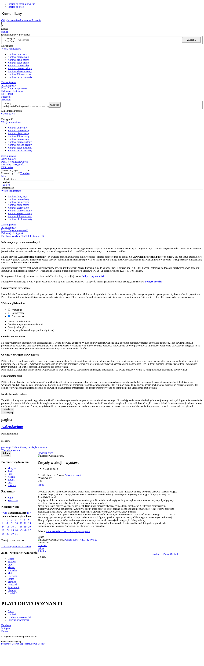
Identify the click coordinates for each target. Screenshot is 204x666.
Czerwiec (12, 576)
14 (3, 526)
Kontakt (12, 614)
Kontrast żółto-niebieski (20, 74)
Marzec (11, 567)
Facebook (6, 96)
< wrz (4, 512)
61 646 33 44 (8, 113)
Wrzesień (12, 584)
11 (21, 523)
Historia (12, 485)
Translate (24, 173)
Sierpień (12, 581)
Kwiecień (12, 570)
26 (25, 530)
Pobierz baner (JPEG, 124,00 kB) (81, 539)
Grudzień (12, 593)
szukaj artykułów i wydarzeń (16, 106)
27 (29, 530)
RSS (43, 236)
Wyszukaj (191, 40)
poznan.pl (6, 447)
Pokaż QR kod (170, 554)
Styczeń (12, 561)
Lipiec (11, 578)
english (4, 31)
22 (8, 530)
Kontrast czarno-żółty (18, 65)
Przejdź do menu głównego (21, 4)
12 (25, 523)
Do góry (42, 556)
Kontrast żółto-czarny (18, 62)
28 (3, 533)
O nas (11, 611)
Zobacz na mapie (73, 475)
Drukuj (156, 554)
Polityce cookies (153, 281)
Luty (10, 564)
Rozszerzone (17, 313)
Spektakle (13, 500)
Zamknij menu (8, 82)
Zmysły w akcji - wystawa (33, 447)
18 (21, 526)
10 (16, 523)
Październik (13, 587)
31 (16, 533)
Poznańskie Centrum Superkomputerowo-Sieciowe (23, 644)
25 (21, 530)
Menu (4, 176)
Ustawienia (8, 409)
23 (12, 530)
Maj (10, 573)
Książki (11, 476)
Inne (10, 482)
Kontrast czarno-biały (18, 57)
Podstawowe (17, 316)
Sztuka (11, 479)
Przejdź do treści (16, 6)
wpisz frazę (12, 40)
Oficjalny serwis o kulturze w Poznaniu (21, 20)
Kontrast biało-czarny (18, 59)
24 (16, 530)
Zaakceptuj (8, 412)
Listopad (12, 590)
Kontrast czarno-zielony (20, 68)
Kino (10, 497)
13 (29, 523)
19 (25, 526)
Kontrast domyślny (17, 54)
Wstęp (11, 558)
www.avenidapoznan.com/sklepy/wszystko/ (68, 531)
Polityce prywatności (93, 276)
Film (10, 474)
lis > (29, 512)
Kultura (15, 447)
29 (8, 533)
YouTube (16, 236)
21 (3, 530)
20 (29, 526)
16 (12, 526)
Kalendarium (12, 427)
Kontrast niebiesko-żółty (20, 77)
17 (16, 526)
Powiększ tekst (45, 453)
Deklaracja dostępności (19, 617)
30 (12, 533)
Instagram (6, 99)
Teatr (10, 471)
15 (8, 526)
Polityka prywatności (18, 620)
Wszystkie (16, 309)
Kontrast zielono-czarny (20, 71)
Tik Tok (25, 236)
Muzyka (12, 468)
